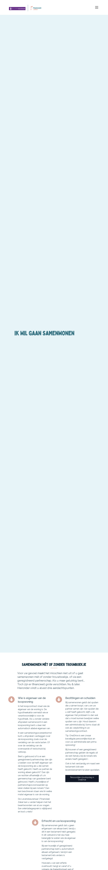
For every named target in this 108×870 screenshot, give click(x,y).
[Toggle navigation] (96, 7)
